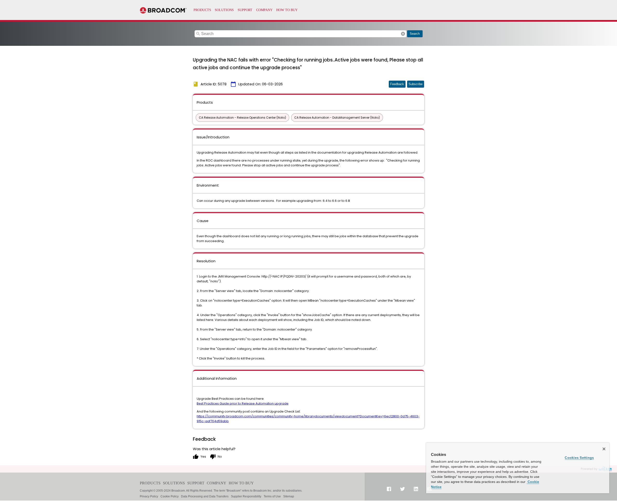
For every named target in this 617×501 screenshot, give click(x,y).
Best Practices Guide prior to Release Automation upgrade (242, 403)
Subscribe (416, 84)
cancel (403, 33)
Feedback (397, 84)
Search (415, 33)
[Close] (604, 448)
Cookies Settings (579, 458)
